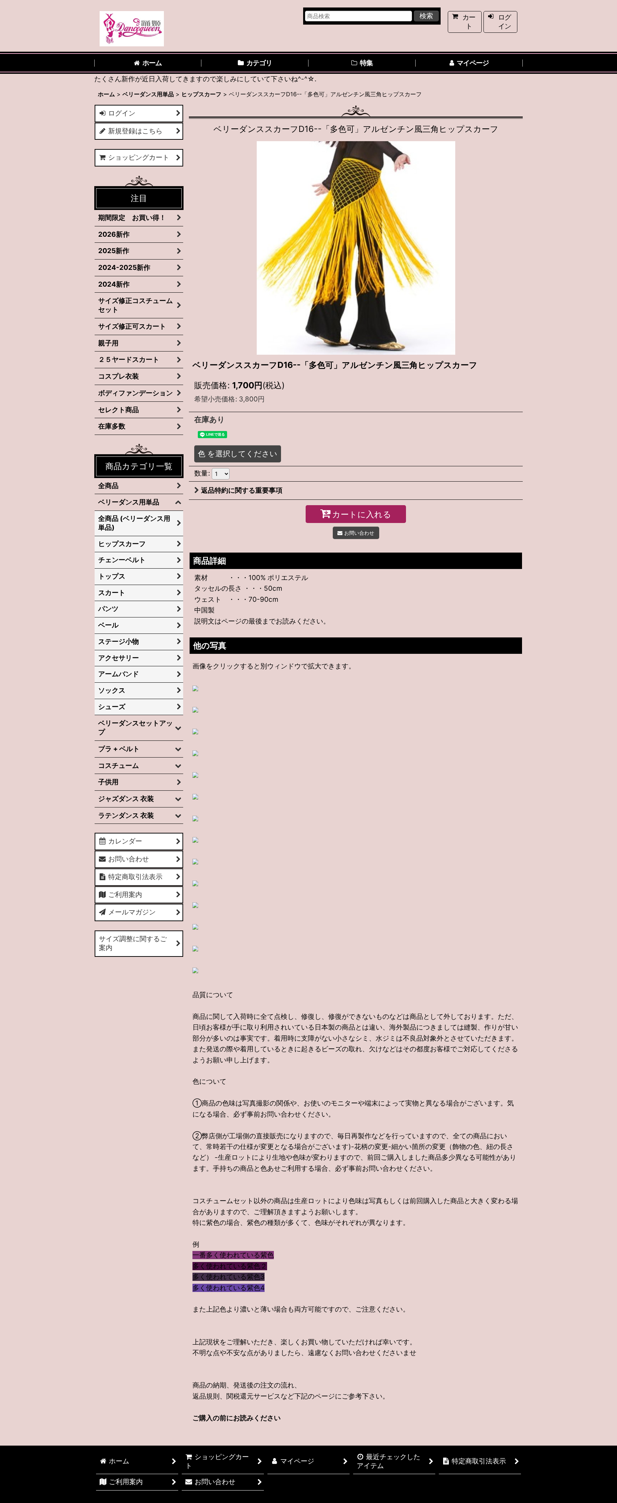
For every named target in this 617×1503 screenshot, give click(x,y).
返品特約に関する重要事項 (241, 490)
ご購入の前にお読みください (236, 1418)
